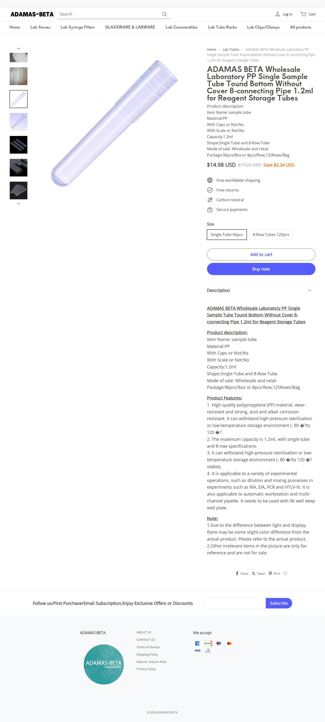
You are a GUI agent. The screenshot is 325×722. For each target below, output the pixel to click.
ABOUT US (144, 632)
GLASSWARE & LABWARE (130, 27)
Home (15, 27)
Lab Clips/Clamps (263, 27)
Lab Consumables (181, 27)
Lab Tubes (231, 49)
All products (300, 27)
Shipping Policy (147, 654)
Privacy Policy (146, 669)
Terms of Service (148, 647)
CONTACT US (146, 639)
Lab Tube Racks (222, 27)
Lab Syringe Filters (78, 27)
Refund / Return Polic (152, 662)
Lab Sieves (40, 27)
